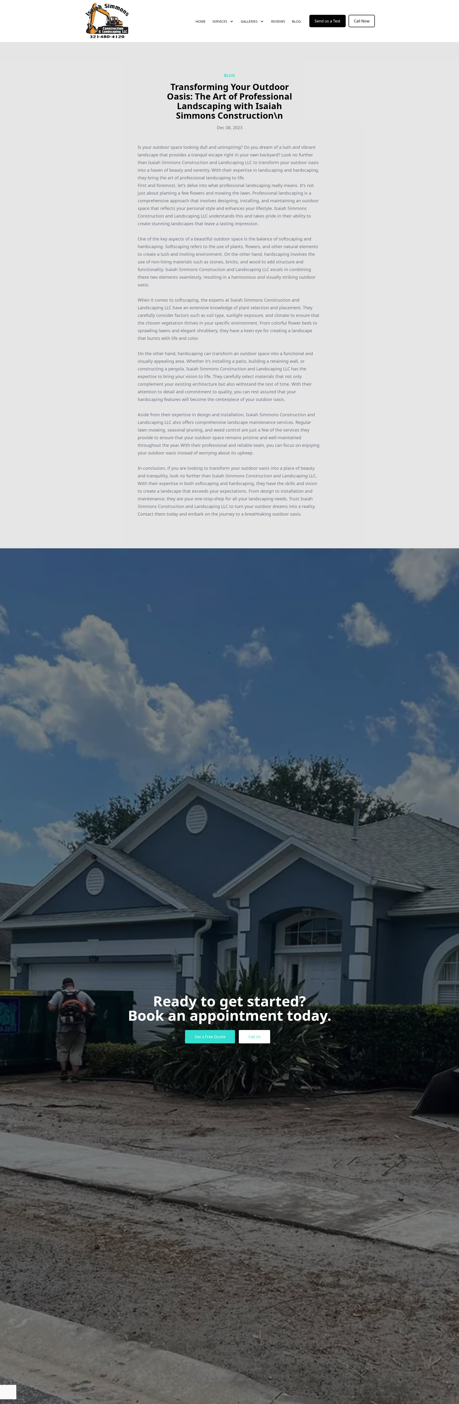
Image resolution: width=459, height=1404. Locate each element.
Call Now (362, 21)
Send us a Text (327, 21)
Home (201, 21)
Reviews (278, 21)
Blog (296, 21)
